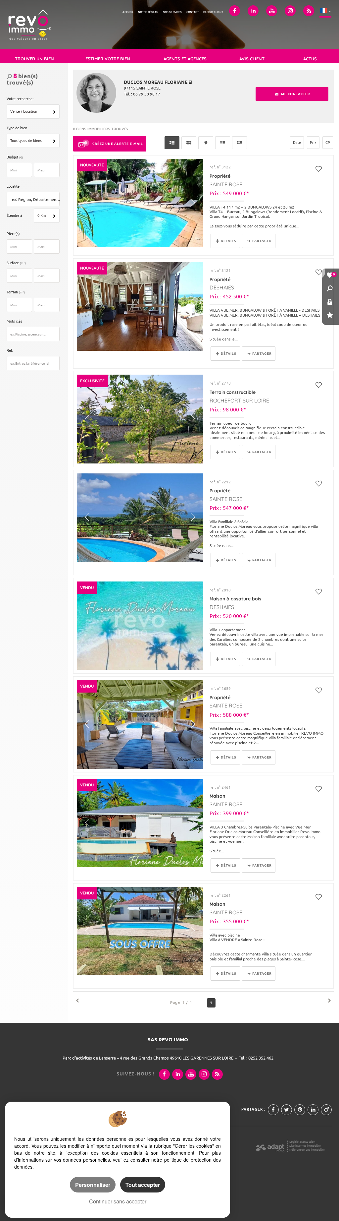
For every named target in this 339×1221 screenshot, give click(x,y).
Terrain (16, 292)
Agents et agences (185, 58)
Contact (192, 12)
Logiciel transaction (302, 1141)
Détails (228, 241)
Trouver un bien (34, 58)
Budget (13, 157)
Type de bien (17, 128)
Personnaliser (92, 1185)
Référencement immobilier (307, 1149)
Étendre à (14, 215)
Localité (13, 186)
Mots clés (14, 321)
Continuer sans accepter (117, 1201)
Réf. (10, 350)
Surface (16, 263)
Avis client (252, 58)
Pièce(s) (13, 234)
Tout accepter (142, 1185)
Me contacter (295, 94)
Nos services (172, 12)
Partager (262, 241)
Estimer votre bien (107, 58)
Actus (310, 58)
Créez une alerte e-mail (117, 144)
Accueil (127, 12)
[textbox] (35, 199)
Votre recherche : (20, 99)
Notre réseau (148, 12)
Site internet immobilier (305, 1145)
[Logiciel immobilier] (270, 1146)
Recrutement (213, 12)
